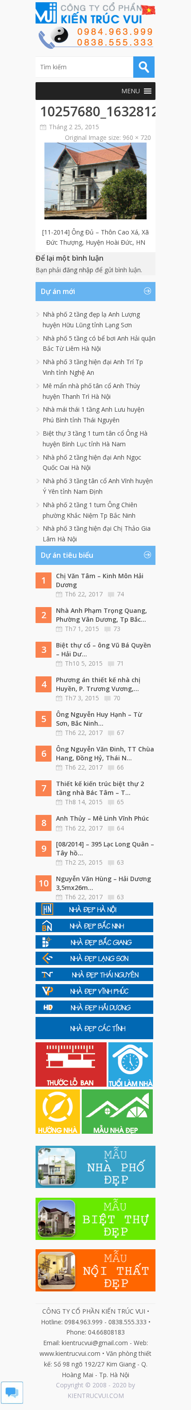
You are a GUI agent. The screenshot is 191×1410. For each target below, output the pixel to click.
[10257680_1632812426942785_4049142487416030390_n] (95, 217)
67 (120, 732)
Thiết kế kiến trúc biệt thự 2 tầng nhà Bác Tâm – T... (100, 788)
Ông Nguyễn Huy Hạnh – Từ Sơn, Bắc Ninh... (99, 718)
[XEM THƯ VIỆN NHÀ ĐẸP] (117, 1131)
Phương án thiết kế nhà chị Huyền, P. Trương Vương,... (98, 684)
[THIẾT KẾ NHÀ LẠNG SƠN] (94, 962)
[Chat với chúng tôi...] (12, 1401)
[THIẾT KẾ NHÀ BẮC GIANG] (94, 946)
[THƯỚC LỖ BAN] (72, 1084)
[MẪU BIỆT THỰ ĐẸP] (95, 1237)
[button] (130, 91)
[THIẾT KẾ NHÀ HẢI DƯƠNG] (94, 1011)
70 (116, 698)
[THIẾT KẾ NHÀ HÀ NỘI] (94, 913)
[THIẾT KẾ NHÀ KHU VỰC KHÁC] (94, 1037)
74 (120, 594)
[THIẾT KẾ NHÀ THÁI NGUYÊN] (94, 978)
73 (116, 628)
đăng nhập (78, 270)
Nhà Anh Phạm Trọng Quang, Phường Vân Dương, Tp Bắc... (101, 615)
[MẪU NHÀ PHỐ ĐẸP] (95, 1185)
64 (120, 828)
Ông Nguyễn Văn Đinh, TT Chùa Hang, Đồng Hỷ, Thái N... (105, 753)
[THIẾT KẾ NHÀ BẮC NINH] (94, 929)
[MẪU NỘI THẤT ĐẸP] (95, 1289)
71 (120, 663)
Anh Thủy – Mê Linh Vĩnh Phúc (102, 818)
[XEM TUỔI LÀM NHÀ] (130, 1084)
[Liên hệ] (95, 46)
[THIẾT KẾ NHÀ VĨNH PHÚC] (94, 995)
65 (120, 802)
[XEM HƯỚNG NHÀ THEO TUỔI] (59, 1131)
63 (120, 862)
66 (120, 767)
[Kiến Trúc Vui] (95, 13)
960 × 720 (137, 137)
